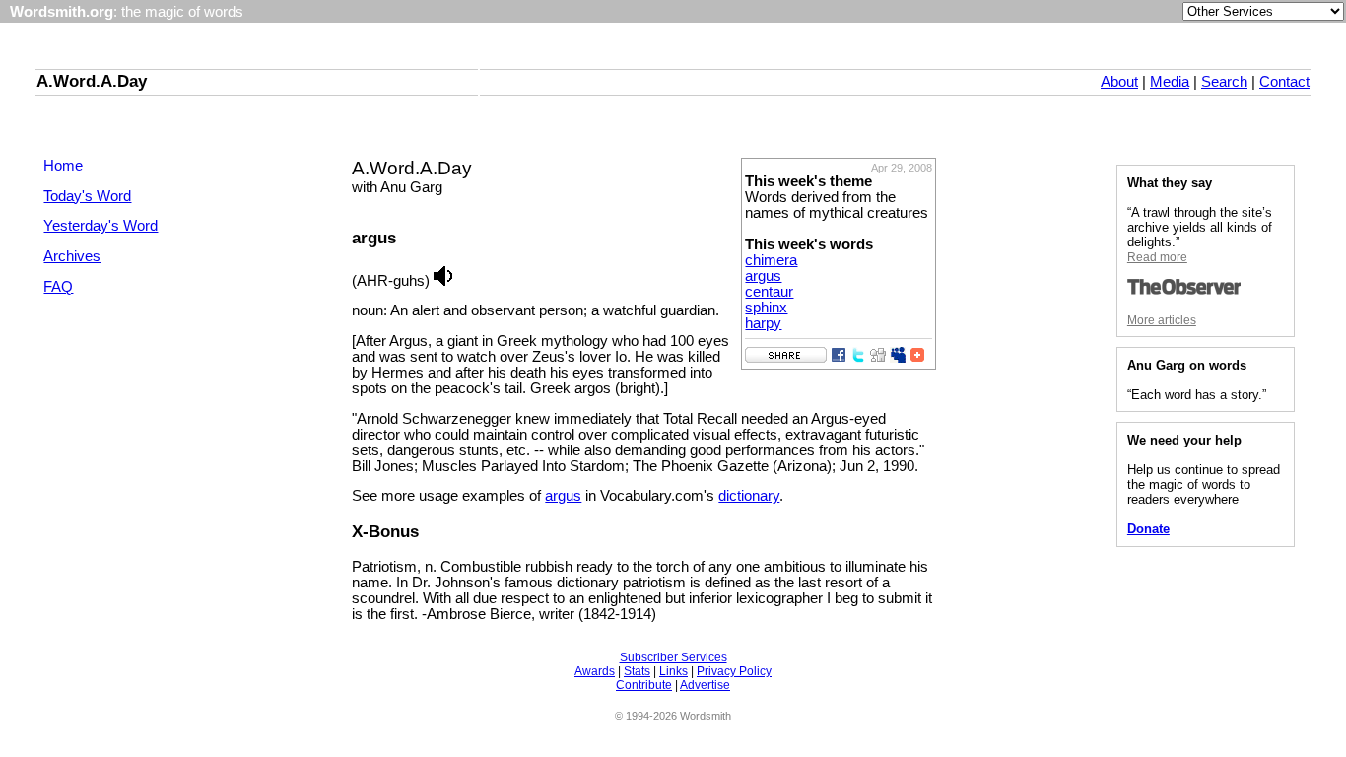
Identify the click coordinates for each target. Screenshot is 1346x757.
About (1119, 82)
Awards (594, 671)
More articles (1161, 320)
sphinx (766, 307)
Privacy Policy (734, 671)
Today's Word (87, 196)
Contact (1284, 82)
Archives (72, 256)
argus (763, 276)
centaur (769, 292)
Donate (1148, 528)
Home (63, 165)
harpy (763, 323)
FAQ (58, 287)
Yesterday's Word (100, 226)
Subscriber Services (673, 657)
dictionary (748, 496)
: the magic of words (126, 12)
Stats (637, 671)
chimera (771, 260)
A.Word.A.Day (91, 81)
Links (673, 671)
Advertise (705, 685)
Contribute (644, 685)
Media (1169, 82)
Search (1224, 82)
